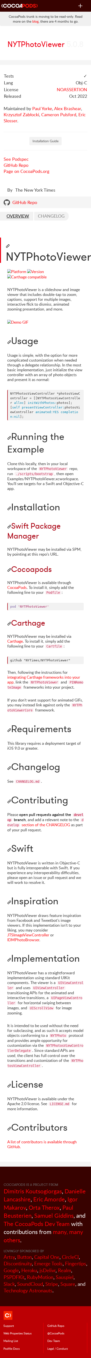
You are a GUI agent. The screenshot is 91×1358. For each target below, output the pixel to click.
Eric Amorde (49, 1199)
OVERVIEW (18, 216)
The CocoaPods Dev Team (37, 1224)
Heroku (29, 1270)
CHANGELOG (51, 216)
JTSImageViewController (28, 935)
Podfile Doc (11, 1348)
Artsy (9, 1257)
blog (35, 21)
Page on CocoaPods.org (26, 171)
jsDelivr (48, 1270)
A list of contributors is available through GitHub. (42, 1144)
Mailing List (10, 1341)
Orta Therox (44, 1207)
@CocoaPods (55, 1333)
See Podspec (16, 159)
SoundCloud (30, 1284)
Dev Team (53, 1341)
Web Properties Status (17, 1333)
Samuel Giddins (54, 1215)
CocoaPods (17, 587)
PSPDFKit (14, 1277)
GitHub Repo (16, 165)
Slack (9, 1284)
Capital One (46, 1257)
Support (8, 1326)
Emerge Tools (48, 1263)
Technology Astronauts (28, 1290)
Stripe (51, 1284)
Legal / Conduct (57, 1348)
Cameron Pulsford (58, 114)
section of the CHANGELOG (45, 822)
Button (24, 1257)
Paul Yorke (42, 108)
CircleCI (70, 1257)
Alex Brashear (67, 108)
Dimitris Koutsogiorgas (33, 1191)
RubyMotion (40, 1277)
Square (67, 1284)
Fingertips (75, 1263)
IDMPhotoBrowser (23, 939)
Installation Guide (45, 141)
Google (11, 1270)
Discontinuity (18, 1263)
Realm (64, 1270)
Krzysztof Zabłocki (21, 114)
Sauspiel (65, 1277)
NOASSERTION (72, 89)
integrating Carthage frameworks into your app (43, 680)
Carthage (15, 641)
